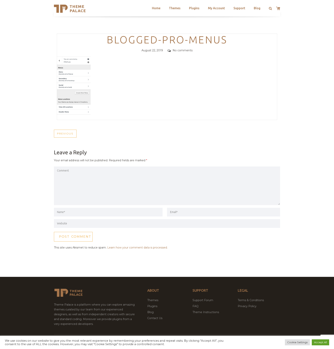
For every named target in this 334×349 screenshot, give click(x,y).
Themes (175, 8)
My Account (216, 8)
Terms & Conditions (251, 300)
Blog (257, 8)
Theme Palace (78, 8)
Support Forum (203, 300)
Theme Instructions (206, 312)
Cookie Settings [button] (297, 342)
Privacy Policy (247, 306)
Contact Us (154, 318)
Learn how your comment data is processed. (137, 247)
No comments (183, 50)
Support (239, 8)
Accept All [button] (320, 342)
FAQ (196, 306)
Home (156, 8)
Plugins (194, 8)
